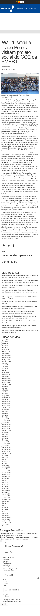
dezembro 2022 (6, 424)
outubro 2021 (6, 451)
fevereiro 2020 (6, 490)
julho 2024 (5, 388)
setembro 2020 (6, 477)
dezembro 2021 (6, 448)
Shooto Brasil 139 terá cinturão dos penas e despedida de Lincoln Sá (19, 322)
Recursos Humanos (9, 571)
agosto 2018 (5, 525)
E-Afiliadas (6, 597)
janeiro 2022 (5, 446)
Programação (22, 8)
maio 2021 (5, 461)
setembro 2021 (6, 453)
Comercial (6, 561)
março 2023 (5, 419)
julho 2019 (5, 503)
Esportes (5, 584)
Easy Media (6, 595)
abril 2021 (5, 463)
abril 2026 (5, 347)
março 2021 (5, 465)
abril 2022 (5, 440)
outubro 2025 (6, 359)
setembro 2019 (6, 500)
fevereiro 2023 (6, 421)
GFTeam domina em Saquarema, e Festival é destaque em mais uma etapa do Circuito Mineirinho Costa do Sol (20, 281)
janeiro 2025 (5, 376)
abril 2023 (5, 417)
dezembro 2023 (6, 401)
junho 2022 (5, 436)
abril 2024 (5, 394)
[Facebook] (13, 245)
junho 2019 (5, 505)
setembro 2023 (6, 407)
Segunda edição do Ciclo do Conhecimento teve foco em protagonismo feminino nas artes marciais (19, 317)
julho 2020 (5, 480)
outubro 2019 (6, 498)
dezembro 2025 (6, 355)
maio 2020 (5, 484)
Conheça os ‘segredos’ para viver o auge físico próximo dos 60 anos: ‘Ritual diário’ (20, 286)
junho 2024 (5, 390)
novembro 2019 (6, 496)
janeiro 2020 (5, 492)
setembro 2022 (6, 430)
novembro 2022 (6, 426)
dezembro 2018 (6, 517)
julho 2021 (5, 457)
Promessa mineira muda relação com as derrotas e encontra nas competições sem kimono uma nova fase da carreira (19, 292)
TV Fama (6, 580)
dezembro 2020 (6, 471)
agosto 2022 (5, 432)
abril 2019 (5, 509)
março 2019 (5, 511)
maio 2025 (5, 369)
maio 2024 (5, 392)
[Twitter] (8, 245)
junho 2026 (5, 344)
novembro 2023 (6, 403)
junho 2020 (5, 482)
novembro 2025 (6, 357)
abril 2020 (5, 486)
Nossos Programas (9, 567)
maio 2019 (5, 507)
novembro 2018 (6, 519)
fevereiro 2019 (6, 513)
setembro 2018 (6, 523)
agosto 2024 (5, 386)
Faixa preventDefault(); (17, 19)
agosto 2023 (5, 409)
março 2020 (5, 488)
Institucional (6, 565)
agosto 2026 (5, 340)
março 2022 (5, 442)
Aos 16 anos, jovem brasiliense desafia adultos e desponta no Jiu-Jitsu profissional (20, 331)
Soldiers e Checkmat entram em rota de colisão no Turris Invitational (19, 302)
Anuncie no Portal (8, 557)
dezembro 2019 (6, 494)
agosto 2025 (5, 363)
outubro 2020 (6, 475)
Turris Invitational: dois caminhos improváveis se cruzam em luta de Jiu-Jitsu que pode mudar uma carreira (20, 276)
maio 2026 (5, 346)
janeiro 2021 (5, 469)
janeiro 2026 (5, 353)
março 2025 (5, 373)
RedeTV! (8, 7)
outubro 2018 (6, 521)
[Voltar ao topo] (1, 541)
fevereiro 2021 (6, 467)
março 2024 (5, 396)
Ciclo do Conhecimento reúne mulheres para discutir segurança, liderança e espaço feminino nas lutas (18, 312)
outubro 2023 (6, 405)
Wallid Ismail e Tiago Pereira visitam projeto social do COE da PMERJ (19, 52)
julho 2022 (5, 434)
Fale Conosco (7, 563)
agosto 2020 (5, 478)
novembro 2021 (6, 450)
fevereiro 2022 (6, 444)
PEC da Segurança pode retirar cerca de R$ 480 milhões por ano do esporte (19, 298)
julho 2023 (5, 411)
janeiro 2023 (5, 423)
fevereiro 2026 (6, 351)
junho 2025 (5, 367)
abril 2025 (5, 371)
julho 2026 (5, 342)
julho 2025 (5, 365)
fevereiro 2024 (6, 398)
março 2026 (5, 349)
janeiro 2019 (5, 515)
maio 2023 (5, 415)
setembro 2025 (6, 361)
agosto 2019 (5, 502)
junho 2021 (5, 459)
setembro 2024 (6, 384)
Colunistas (6, 559)
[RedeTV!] (2, 31)
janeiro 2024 (5, 400)
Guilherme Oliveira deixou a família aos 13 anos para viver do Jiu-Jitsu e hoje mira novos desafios (20, 307)
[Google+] (4, 245)
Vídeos (5, 586)
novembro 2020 (6, 473)
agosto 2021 (5, 455)
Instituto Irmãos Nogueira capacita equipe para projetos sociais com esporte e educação (19, 327)
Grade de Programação (10, 569)
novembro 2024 (6, 380)
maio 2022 (5, 438)
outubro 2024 (6, 382)
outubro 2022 (6, 428)
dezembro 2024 (6, 378)
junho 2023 (5, 413)
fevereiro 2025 (6, 374)
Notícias (32, 8)
